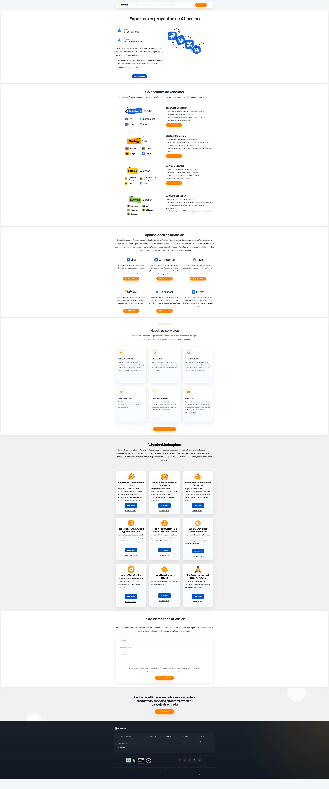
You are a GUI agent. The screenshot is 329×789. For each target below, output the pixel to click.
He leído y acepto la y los (166, 671)
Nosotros (135, 5)
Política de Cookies (190, 774)
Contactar (201, 5)
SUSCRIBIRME (164, 711)
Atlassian (146, 5)
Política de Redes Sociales (178, 774)
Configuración (200, 774)
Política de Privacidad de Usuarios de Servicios (160, 774)
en (209, 5)
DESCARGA (131, 505)
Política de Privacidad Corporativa (140, 774)
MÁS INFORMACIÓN (174, 125)
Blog (171, 5)
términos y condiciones (176, 671)
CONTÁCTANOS (139, 76)
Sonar (157, 5)
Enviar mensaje (164, 678)
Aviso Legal (128, 774)
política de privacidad (164, 671)
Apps (165, 5)
